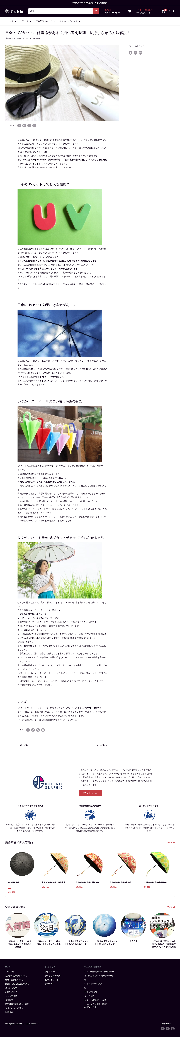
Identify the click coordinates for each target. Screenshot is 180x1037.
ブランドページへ (90, 793)
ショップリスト (12, 996)
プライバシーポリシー (15, 1008)
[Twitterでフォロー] (135, 53)
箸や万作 (49, 983)
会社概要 (9, 1000)
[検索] (96, 11)
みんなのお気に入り (68, 21)
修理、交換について (14, 979)
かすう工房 (50, 971)
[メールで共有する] (34, 125)
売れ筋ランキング (44, 21)
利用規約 (9, 1012)
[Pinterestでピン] (24, 125)
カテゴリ (9, 21)
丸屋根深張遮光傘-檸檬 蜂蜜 (155, 882)
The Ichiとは (11, 971)
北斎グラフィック (13, 38)
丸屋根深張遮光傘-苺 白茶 (120, 882)
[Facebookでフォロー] (130, 53)
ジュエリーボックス (93, 983)
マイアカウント (143, 12)
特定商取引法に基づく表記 (17, 1004)
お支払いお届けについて (16, 975)
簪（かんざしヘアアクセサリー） (99, 975)
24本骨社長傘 (14, 882)
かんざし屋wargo (52, 975)
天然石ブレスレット (93, 992)
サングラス (89, 996)
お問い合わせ (11, 992)
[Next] (174, 872)
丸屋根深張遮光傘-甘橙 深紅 (87, 882)
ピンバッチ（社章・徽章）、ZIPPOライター (97, 1005)
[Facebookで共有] (19, 125)
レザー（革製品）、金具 (95, 1000)
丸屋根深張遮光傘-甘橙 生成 (53, 882)
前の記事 (24, 745)
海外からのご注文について (17, 983)
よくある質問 (11, 988)
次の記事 (100, 745)
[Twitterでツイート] (29, 125)
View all (171, 842)
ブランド (25, 21)
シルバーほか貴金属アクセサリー (99, 971)
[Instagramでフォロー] (140, 53)
